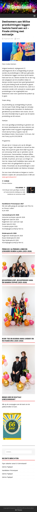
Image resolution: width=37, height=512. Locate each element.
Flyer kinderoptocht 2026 (10, 240)
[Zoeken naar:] (18, 452)
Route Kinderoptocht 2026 (11, 238)
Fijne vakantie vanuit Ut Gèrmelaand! (14, 463)
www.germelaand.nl (9, 177)
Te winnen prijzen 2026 (9, 226)
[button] (34, 15)
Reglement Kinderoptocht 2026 (12, 236)
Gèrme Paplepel (7, 467)
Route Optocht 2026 (9, 224)
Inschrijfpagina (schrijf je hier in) (12, 229)
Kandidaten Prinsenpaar (10, 470)
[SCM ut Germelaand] (18, 12)
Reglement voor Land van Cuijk (12, 222)
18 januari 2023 (8, 39)
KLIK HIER (5, 211)
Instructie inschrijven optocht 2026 (13, 217)
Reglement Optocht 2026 (10, 219)
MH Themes (18, 510)
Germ (18, 39)
